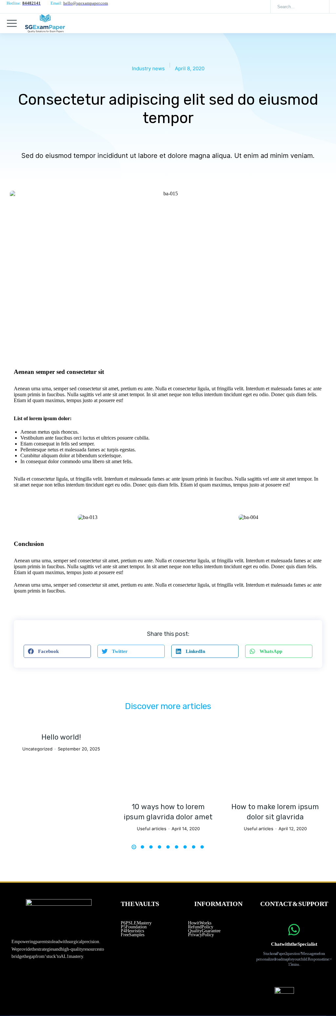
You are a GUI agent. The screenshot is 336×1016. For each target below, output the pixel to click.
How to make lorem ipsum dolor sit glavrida (275, 811)
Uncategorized (37, 748)
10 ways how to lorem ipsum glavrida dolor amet (168, 811)
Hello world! (61, 737)
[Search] (320, 7)
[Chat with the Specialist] (294, 929)
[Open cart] (326, 23)
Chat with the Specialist (294, 944)
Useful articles (151, 828)
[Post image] (168, 763)
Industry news (148, 68)
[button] (57, 651)
